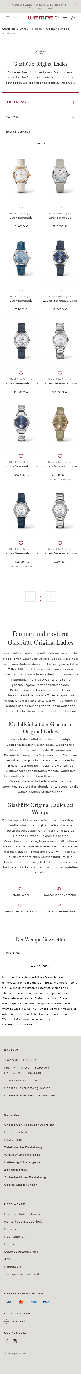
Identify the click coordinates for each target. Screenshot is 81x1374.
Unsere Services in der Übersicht (29, 1125)
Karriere (10, 1229)
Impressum (12, 1266)
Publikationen (15, 1236)
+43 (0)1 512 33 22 (20, 1060)
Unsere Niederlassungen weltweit (30, 1095)
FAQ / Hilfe (13, 1140)
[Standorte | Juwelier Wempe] (65, 18)
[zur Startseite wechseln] (40, 18)
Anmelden (40, 966)
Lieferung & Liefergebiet (23, 1162)
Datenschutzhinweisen (18, 1024)
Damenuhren (61, 750)
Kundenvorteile (16, 1132)
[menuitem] (8, 18)
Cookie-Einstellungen (20, 1185)
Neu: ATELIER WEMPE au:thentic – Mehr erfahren (40, 6)
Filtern (16, 102)
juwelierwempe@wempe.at (57, 1008)
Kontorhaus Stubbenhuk (23, 1221)
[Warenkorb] (73, 18)
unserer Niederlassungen (46, 846)
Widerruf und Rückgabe (22, 1155)
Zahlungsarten (15, 1170)
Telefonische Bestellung (23, 1147)
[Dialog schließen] (77, 4)
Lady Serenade (21, 217)
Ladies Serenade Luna (60, 300)
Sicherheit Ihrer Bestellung (25, 1177)
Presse (9, 1244)
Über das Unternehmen (22, 1214)
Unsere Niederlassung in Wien (27, 1088)
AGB (8, 1259)
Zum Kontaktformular (21, 1080)
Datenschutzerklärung (21, 1251)
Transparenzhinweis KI (21, 1274)
